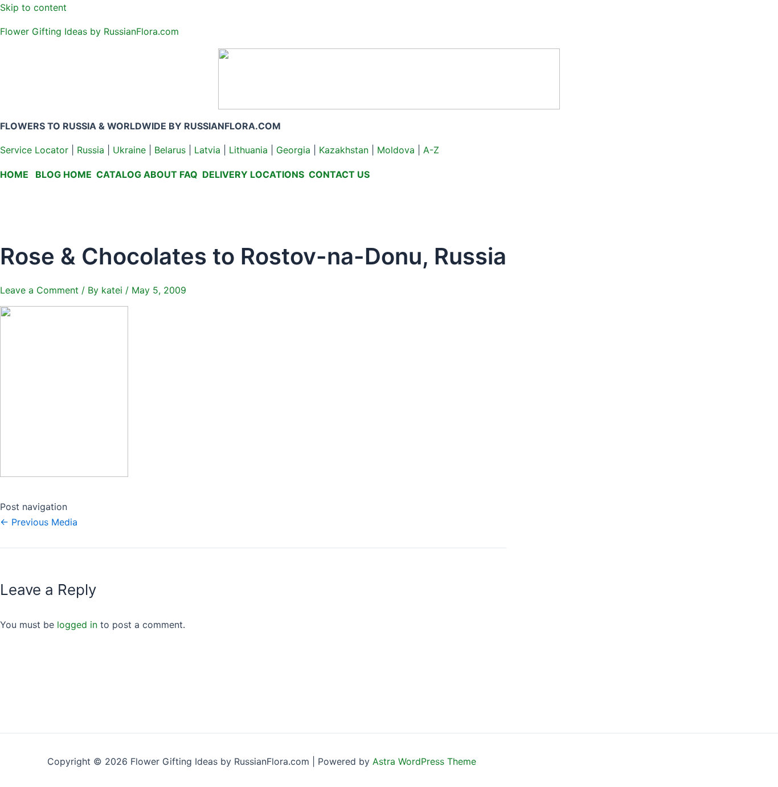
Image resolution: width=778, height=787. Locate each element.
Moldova (396, 150)
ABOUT (160, 174)
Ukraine (129, 150)
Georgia (293, 150)
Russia (90, 150)
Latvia (207, 150)
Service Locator (34, 150)
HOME (14, 174)
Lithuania (248, 150)
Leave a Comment (39, 290)
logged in (77, 624)
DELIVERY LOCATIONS (253, 174)
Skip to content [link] (33, 7)
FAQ (188, 174)
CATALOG (118, 174)
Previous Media (38, 522)
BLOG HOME (63, 174)
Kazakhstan (343, 150)
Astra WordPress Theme (424, 761)
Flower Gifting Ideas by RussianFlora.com (89, 31)
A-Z (431, 150)
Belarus (170, 150)
